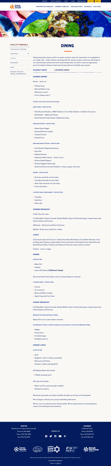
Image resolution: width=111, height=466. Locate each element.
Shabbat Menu (40, 70)
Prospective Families (44, 6)
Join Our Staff (77, 6)
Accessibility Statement (55, 460)
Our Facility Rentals (18, 49)
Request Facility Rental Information (18, 73)
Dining (13, 58)
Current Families (62, 6)
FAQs (12, 67)
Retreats (88, 6)
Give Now (97, 6)
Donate (90, 1)
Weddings (14, 63)
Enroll (97, 1)
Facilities (14, 54)
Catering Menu (62, 70)
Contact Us (55, 431)
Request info (81, 1)
